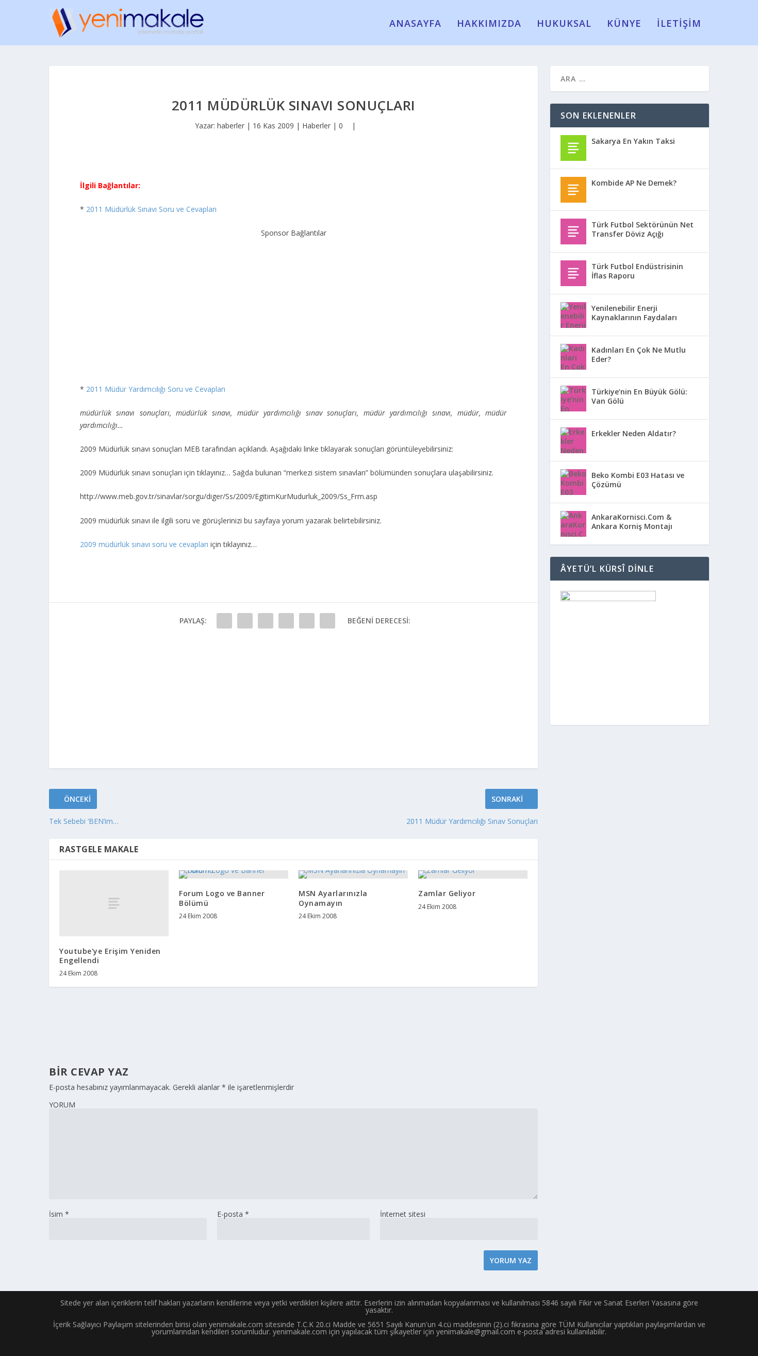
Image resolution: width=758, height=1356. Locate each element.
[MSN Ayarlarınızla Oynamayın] (353, 874)
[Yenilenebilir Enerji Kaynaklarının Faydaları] (573, 315)
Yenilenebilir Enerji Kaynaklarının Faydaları (634, 312)
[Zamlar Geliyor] (473, 874)
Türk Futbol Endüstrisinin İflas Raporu (637, 270)
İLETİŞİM (679, 24)
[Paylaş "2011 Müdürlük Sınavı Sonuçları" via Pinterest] (306, 620)
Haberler (316, 125)
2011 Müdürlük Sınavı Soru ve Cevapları (151, 209)
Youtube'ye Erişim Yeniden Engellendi (110, 955)
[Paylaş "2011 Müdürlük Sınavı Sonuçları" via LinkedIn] (327, 620)
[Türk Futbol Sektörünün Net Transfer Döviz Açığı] (573, 231)
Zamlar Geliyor (446, 893)
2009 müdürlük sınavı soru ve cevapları (144, 544)
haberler (230, 125)
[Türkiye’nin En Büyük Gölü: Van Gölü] (573, 398)
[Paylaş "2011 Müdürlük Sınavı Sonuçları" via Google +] (265, 620)
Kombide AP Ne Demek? (634, 183)
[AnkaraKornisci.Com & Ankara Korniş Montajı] (573, 524)
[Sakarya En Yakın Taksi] (573, 148)
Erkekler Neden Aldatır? (633, 433)
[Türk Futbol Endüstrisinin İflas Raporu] (573, 273)
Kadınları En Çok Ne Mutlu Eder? (638, 354)
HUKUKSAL (564, 24)
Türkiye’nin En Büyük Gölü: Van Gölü (639, 396)
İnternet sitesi (402, 1214)
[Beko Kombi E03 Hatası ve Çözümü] (573, 482)
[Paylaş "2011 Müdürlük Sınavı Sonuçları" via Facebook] (224, 620)
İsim (59, 1214)
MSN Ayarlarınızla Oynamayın (333, 897)
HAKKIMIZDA (489, 24)
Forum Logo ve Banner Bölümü (222, 897)
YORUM (62, 1105)
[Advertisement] (293, 303)
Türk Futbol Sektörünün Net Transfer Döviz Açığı (642, 229)
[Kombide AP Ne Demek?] (573, 190)
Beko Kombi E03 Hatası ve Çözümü (637, 479)
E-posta (233, 1214)
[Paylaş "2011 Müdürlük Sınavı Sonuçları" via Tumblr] (286, 620)
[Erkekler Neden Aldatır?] (573, 440)
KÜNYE (624, 24)
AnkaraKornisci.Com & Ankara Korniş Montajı (631, 521)
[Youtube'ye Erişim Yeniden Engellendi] (114, 903)
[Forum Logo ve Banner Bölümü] (233, 874)
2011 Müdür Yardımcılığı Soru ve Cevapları (155, 389)
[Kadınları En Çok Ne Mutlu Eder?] (573, 357)
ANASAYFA (415, 24)
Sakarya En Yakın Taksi (633, 141)
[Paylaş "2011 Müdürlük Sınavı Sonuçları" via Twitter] (245, 620)
